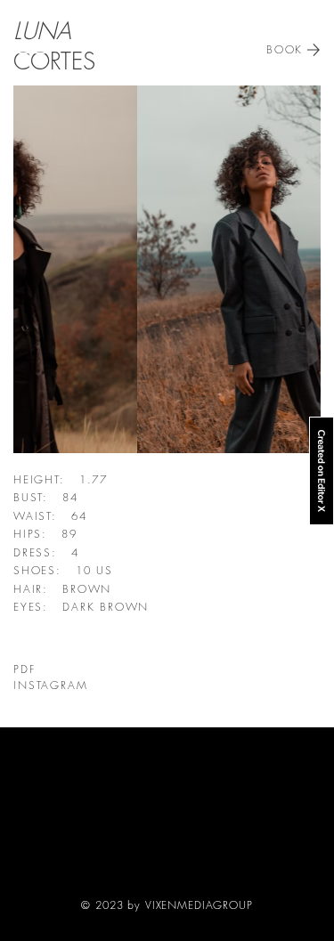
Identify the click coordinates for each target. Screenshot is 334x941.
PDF (24, 669)
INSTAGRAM (50, 685)
